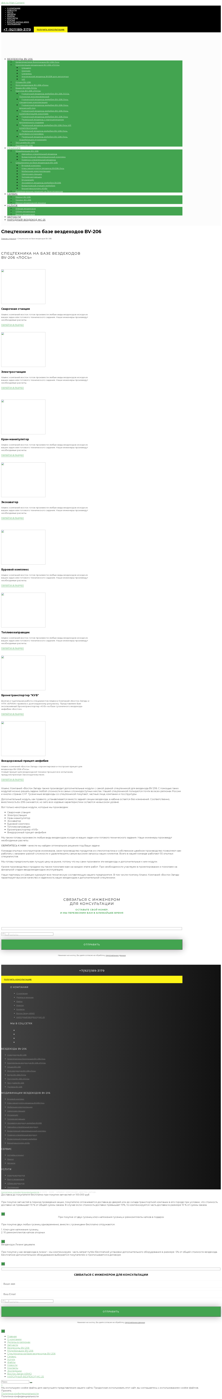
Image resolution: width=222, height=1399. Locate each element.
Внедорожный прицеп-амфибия (22, 1139)
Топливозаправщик (16, 1119)
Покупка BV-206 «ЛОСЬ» (18, 1079)
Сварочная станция (16, 1111)
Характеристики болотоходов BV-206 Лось (26, 1059)
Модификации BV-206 (20, 1350)
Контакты (20, 1009)
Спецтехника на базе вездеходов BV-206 (31, 1353)
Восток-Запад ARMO (25, 1013)
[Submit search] (31, 1382)
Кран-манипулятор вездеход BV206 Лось (25, 1103)
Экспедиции (13, 1187)
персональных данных (116, 955)
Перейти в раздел (12, 325)
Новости (20, 1005)
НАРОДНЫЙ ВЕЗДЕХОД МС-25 (30, 1017)
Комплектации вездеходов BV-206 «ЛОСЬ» (26, 1063)
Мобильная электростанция (19, 1107)
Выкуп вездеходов (15, 1179)
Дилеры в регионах (25, 997)
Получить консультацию (50, 30)
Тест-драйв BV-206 (15, 1083)
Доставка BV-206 (14, 1087)
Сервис (11, 1356)
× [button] (2, 1384)
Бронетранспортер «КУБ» (18, 1143)
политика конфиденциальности (20, 1192)
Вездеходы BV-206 (18, 1347)
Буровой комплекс (15, 1099)
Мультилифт (12, 1115)
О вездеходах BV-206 (16, 1055)
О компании (22, 993)
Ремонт (10, 1159)
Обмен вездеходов (15, 1183)
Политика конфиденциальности (20, 1393)
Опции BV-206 (14, 1067)
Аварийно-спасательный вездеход (22, 1127)
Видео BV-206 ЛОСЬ (16, 1075)
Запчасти (11, 1163)
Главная (12, 1336)
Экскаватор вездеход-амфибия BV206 (24, 1123)
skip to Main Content (12, 2)
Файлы (19, 1001)
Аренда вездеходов (16, 1175)
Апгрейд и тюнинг (15, 1155)
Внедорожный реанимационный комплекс (26, 1131)
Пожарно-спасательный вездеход (22, 1135)
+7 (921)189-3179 (17, 29)
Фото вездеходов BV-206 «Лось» (21, 1071)
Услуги (11, 1359)
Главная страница (8, 239)
